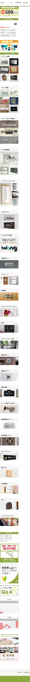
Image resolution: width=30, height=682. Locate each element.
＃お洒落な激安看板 (5, 35)
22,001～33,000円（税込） (6, 537)
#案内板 (2, 32)
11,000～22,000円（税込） (6, 535)
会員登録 (25, 2)
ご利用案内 (18, 2)
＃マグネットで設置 (10, 30)
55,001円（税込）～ (4, 540)
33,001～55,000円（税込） (6, 538)
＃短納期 (3, 30)
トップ (11, 2)
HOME (19, 672)
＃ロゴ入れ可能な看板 (10, 32)
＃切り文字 (13, 35)
